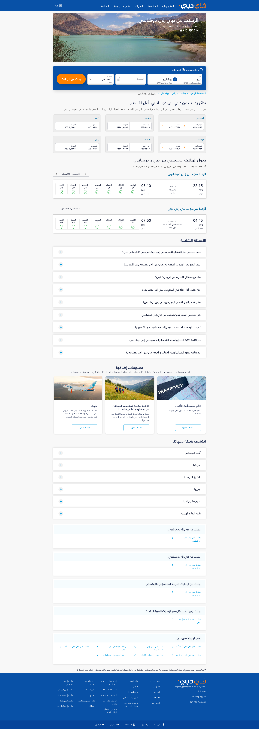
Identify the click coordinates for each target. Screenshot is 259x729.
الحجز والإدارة (168, 6)
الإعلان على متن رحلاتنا (109, 702)
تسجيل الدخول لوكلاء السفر (110, 711)
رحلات (183, 93)
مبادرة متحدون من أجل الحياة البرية (130, 705)
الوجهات (139, 6)
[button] (129, 252)
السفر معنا (153, 6)
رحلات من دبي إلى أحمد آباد (188, 646)
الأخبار (135, 686)
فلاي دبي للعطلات (86, 700)
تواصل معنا (133, 692)
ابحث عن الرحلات (71, 79)
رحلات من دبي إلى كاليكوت (151, 655)
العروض (156, 686)
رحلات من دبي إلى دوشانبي (192, 539)
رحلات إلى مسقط (65, 695)
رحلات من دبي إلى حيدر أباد (76, 646)
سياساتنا (202, 691)
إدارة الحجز (134, 681)
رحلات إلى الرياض (65, 689)
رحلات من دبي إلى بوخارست (117, 648)
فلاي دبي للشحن (130, 697)
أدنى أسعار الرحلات (90, 683)
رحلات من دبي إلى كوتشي (188, 655)
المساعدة (105, 6)
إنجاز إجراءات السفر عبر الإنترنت (108, 683)
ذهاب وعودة (192, 70)
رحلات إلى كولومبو (65, 706)
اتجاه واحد (176, 70)
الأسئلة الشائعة (110, 689)
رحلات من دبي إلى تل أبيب (114, 655)
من (199, 76)
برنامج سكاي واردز (122, 6)
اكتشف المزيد (188, 427)
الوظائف (91, 706)
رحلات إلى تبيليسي (68, 683)
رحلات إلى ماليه (66, 700)
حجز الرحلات (155, 681)
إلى (171, 76)
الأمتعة (157, 697)
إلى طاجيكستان (168, 93)
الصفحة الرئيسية (198, 93)
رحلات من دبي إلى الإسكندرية (155, 648)
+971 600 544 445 (197, 702)
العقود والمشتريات (108, 695)
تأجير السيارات (89, 689)
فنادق (92, 695)
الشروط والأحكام (199, 696)
